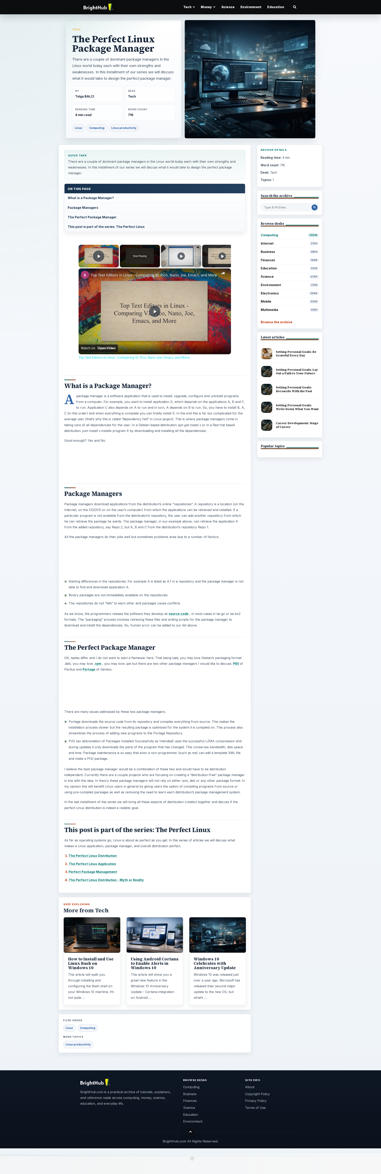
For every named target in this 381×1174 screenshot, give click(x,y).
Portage (89, 669)
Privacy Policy (256, 1101)
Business (289, 252)
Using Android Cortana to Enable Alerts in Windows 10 (154, 963)
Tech (76, 29)
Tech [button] (187, 7)
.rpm (97, 664)
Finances (289, 260)
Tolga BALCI (84, 96)
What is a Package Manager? (91, 198)
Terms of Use (255, 1108)
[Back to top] (190, 1131)
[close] (192, 1158)
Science (228, 7)
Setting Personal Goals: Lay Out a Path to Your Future (297, 372)
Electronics (289, 293)
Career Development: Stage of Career (297, 425)
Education (275, 7)
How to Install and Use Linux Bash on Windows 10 (91, 963)
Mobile (289, 301)
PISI (236, 664)
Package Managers (83, 208)
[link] (85, 275)
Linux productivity (124, 128)
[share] (223, 273)
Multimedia (289, 310)
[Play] (181, 256)
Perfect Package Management (93, 872)
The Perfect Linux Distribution (93, 856)
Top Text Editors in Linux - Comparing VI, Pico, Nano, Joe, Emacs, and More (154, 275)
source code (179, 614)
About (249, 1087)
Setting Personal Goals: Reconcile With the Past (294, 389)
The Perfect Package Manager (92, 217)
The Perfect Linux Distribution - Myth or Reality (106, 880)
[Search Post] (315, 207)
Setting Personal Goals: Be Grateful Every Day (296, 354)
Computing (96, 128)
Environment (251, 7)
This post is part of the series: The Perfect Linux (106, 227)
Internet (289, 243)
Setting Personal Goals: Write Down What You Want (297, 407)
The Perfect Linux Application (92, 864)
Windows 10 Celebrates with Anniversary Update (215, 963)
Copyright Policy (257, 1094)
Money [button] (207, 7)
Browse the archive (276, 322)
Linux (78, 128)
